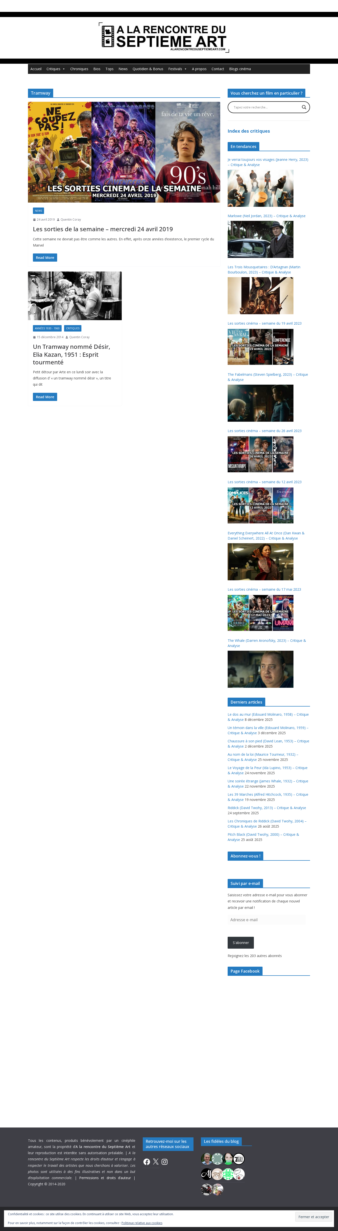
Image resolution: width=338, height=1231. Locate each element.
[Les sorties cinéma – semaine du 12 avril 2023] (260, 505)
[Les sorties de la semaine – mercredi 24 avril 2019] (124, 152)
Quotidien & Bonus (148, 68)
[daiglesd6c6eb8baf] (217, 1158)
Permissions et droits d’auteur (105, 1177)
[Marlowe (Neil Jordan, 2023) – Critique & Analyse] (260, 239)
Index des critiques (249, 131)
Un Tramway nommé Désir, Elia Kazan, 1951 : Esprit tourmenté (71, 354)
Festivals (175, 68)
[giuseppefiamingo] (207, 1158)
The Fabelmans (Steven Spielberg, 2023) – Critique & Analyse (268, 377)
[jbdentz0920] (228, 1173)
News (123, 68)
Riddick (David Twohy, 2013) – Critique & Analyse (267, 807)
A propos (199, 68)
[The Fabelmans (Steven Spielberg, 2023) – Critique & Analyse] (260, 403)
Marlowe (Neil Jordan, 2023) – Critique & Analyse (267, 215)
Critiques (53, 68)
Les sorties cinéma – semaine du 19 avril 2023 (265, 323)
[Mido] (228, 1158)
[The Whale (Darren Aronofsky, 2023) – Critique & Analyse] (260, 669)
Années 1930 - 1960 (47, 328)
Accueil (36, 68)
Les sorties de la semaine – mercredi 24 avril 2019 (103, 229)
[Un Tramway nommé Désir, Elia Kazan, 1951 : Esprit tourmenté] (75, 295)
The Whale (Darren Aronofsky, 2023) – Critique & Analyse (267, 643)
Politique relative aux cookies (141, 1223)
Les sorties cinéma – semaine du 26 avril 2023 (265, 430)
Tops (109, 68)
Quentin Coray (71, 219)
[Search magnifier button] (304, 107)
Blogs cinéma (240, 68)
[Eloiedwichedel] (207, 1189)
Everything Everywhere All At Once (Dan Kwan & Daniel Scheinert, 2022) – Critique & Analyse (266, 536)
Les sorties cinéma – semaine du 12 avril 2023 (265, 482)
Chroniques (79, 68)
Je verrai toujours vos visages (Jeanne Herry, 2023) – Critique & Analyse (268, 162)
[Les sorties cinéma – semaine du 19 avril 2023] (260, 346)
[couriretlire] (217, 1189)
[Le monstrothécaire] (239, 1173)
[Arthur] (217, 1173)
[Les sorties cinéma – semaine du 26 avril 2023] (260, 454)
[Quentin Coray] (239, 1158)
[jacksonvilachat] (207, 1173)
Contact (218, 68)
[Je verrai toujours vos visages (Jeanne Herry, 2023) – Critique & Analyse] (260, 188)
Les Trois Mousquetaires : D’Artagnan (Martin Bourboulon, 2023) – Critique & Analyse (264, 269)
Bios (96, 68)
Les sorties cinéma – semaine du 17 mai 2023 (264, 589)
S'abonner (241, 942)
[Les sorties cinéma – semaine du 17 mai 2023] (260, 612)
